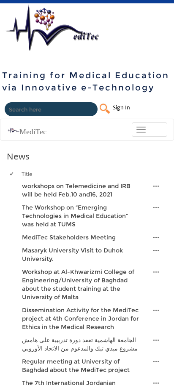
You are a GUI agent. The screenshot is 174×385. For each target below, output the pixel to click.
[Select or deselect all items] (12, 174)
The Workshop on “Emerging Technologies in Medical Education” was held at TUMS (75, 216)
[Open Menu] (156, 186)
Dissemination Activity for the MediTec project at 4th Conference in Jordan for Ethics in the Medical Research (80, 318)
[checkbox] (11, 190)
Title (27, 174)
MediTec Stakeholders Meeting (69, 237)
